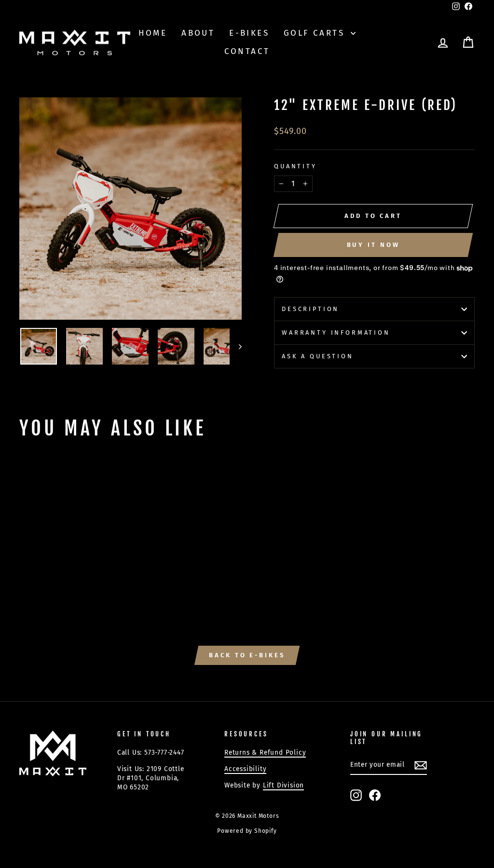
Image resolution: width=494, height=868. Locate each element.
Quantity (295, 166)
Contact (247, 51)
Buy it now (373, 244)
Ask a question (318, 356)
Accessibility (245, 769)
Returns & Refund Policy (265, 752)
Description (310, 308)
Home (152, 33)
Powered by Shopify (246, 830)
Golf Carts (316, 33)
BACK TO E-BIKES (247, 655)
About (198, 33)
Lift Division (283, 785)
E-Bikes (249, 33)
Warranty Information (336, 332)
